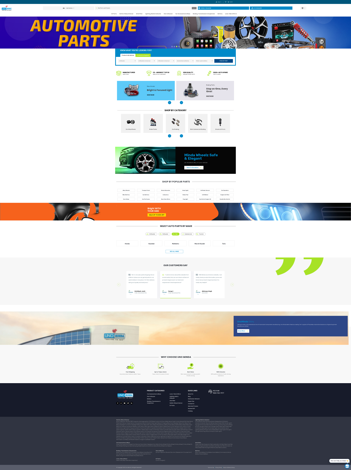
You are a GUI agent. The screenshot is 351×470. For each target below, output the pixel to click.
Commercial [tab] (188, 234)
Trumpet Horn (146, 190)
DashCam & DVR (146, 446)
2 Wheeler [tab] (152, 234)
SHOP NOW (150, 96)
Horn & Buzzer (168, 13)
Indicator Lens (224, 428)
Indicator (197, 423)
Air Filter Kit (224, 446)
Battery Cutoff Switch (138, 426)
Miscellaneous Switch (187, 429)
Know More (241, 331)
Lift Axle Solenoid (168, 429)
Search (194, 8)
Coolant (224, 447)
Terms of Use (211, 467)
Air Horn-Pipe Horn (161, 452)
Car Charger (129, 444)
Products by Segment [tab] (143, 55)
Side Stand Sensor (122, 423)
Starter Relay (179, 424)
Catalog (190, 411)
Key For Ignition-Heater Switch (141, 429)
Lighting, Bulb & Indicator (153, 13)
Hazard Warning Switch (173, 428)
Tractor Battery (203, 454)
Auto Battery (216, 452)
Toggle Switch (154, 434)
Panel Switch (136, 434)
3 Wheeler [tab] (165, 234)
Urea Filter (218, 447)
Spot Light (223, 429)
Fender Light (228, 423)
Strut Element (144, 454)
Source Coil (178, 436)
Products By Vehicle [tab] (128, 55)
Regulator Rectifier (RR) (126, 421)
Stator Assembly (151, 436)
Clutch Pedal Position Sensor (157, 438)
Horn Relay (126, 199)
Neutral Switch (130, 431)
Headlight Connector (125, 424)
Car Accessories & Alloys (182, 13)
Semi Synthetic (210, 446)
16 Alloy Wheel (163, 444)
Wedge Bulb (218, 421)
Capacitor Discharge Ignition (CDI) (142, 421)
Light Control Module (178, 421)
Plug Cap (183, 431)
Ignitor (118, 421)
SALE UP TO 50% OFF (156, 215)
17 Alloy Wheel (187, 444)
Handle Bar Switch (225, 199)
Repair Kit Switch (129, 433)
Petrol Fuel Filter (228, 444)
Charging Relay (166, 423)
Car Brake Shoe (135, 452)
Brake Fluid (119, 452)
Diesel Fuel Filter (199, 444)
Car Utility (156, 444)
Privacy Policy (218, 467)
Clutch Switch (183, 426)
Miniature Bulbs (210, 421)
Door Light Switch (125, 428)
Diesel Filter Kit (202, 447)
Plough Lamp (208, 429)
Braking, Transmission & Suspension (204, 13)
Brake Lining (143, 452)
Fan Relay (185, 423)
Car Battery (146, 194)
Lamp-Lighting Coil (162, 436)
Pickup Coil (119, 438)
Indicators (166, 194)
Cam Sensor (168, 438)
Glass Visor (208, 426)
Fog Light (185, 199)
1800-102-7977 (218, 393)
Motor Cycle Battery (200, 452)
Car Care (122, 444)
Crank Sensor (176, 438)
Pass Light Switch (173, 434)
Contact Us (191, 403)
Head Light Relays (156, 423)
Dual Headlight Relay (176, 423)
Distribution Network (194, 399)
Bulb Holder (218, 423)
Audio (118, 444)
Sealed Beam (216, 429)
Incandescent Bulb (200, 421)
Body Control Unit (157, 421)
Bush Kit (149, 452)
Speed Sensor (131, 423)
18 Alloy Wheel (161, 446)
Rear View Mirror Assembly (130, 460)
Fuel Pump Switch (145, 428)
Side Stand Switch (151, 433)
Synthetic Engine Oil (205, 199)
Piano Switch (176, 431)
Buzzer (168, 452)
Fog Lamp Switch (135, 428)
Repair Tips (191, 401)
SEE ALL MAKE (174, 251)
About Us (190, 394)
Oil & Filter (139, 13)
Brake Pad (185, 194)
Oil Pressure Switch (139, 431)
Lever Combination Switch (157, 429)
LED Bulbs (225, 421)
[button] (169, 102)
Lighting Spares (199, 429)
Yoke (121, 460)
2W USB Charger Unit (183, 434)
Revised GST (191, 408)
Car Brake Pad (127, 452)
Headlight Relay (136, 424)
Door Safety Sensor (167, 421)
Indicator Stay (204, 423)
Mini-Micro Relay (151, 424)
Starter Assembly (186, 436)
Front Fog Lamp (218, 424)
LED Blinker (205, 194)
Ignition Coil (171, 436)
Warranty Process (193, 406)
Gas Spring (119, 454)
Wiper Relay (186, 424)
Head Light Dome (206, 428)
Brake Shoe (140, 455)
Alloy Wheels (126, 190)
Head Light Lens (216, 428)
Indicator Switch (145, 434)
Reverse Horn (179, 452)
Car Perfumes (146, 199)
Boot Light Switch (149, 426)
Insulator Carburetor (141, 436)
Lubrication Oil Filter (218, 444)
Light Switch (177, 429)
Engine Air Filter (224, 194)
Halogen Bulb (215, 426)
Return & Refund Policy (229, 467)
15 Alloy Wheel (171, 444)
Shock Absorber (165, 190)
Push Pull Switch (163, 434)
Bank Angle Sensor (128, 438)
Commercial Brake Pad (129, 455)
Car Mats (154, 446)
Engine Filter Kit (211, 447)
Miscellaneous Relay (162, 424)
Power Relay (171, 424)
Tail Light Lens (199, 431)
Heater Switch (184, 428)
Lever (117, 460)
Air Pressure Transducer (126, 426)
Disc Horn (173, 452)
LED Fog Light (200, 426)
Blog (189, 396)
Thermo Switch (179, 433)
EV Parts (114, 13)
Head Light (185, 190)
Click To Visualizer (193, 167)
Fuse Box (153, 428)
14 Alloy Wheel (179, 444)
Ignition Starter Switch (127, 429)
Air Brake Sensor (205, 190)
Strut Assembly (136, 454)
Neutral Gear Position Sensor (141, 438)
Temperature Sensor (140, 423)
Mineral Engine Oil (201, 446)
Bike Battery (126, 194)
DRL (223, 423)
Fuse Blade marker (150, 439)
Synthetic (217, 446)
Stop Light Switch (169, 433)
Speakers (150, 444)
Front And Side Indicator (207, 424)
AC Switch (186, 433)
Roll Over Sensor (189, 421)
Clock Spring (175, 426)
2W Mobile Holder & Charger (136, 439)
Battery (220, 13)
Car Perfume (136, 444)
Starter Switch (160, 433)
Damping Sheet (137, 446)
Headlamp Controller (122, 436)
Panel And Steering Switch (165, 431)
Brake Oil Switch (159, 426)
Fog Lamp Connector (209, 431)
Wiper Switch (129, 434)
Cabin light (218, 431)
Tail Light (228, 429)
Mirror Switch (131, 436)
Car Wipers (168, 446)
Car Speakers (225, 190)
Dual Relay (183, 438)
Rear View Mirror (165, 199)
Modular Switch (121, 431)
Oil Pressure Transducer (151, 431)
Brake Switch (167, 426)
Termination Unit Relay (122, 439)
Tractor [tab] (201, 234)
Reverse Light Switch (140, 433)
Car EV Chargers (160, 460)
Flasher (149, 423)
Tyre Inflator (144, 444)
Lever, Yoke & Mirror (231, 13)
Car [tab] (176, 234)
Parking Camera (127, 446)
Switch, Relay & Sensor (126, 13)
